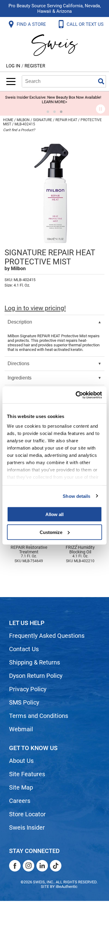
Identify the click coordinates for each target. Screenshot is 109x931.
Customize (51, 532)
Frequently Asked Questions (46, 635)
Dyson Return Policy (35, 675)
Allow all (54, 514)
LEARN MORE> (54, 102)
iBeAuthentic (67, 886)
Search (101, 81)
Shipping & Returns (34, 662)
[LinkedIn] (42, 866)
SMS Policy (24, 702)
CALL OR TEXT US (86, 24)
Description (20, 321)
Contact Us (24, 649)
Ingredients (19, 377)
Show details (76, 495)
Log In (13, 66)
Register (35, 66)
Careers (19, 800)
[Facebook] (15, 866)
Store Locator (27, 814)
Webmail (21, 729)
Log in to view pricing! (35, 308)
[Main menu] (11, 81)
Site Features (27, 774)
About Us (21, 760)
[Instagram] (28, 866)
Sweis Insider (27, 827)
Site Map (21, 787)
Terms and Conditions (38, 715)
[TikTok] (55, 866)
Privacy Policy (27, 689)
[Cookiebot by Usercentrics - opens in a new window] (77, 395)
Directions (18, 363)
